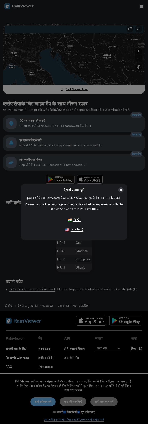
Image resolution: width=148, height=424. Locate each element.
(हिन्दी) (77, 219)
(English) (77, 229)
